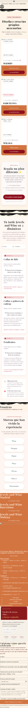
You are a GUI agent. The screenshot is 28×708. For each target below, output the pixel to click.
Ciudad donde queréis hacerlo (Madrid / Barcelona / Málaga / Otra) (11, 673)
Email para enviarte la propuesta (9, 662)
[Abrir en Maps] (7, 567)
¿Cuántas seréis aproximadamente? (10, 684)
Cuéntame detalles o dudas (7, 689)
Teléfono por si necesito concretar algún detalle (13, 667)
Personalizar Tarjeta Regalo (13, 197)
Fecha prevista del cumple (7, 679)
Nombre (2, 656)
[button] (14, 1)
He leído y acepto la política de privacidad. (13, 699)
